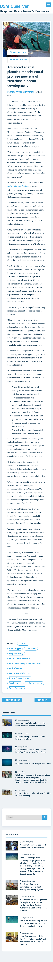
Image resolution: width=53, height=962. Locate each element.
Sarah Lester (14, 683)
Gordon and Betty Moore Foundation (25, 663)
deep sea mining (16, 653)
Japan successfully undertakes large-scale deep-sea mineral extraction (31, 724)
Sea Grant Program (33, 683)
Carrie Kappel (15, 648)
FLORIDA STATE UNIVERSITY (20, 92)
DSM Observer (14, 6)
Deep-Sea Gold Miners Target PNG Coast (33, 764)
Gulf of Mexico (15, 668)
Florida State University (19, 658)
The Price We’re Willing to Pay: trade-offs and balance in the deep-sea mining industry (33, 924)
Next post (42, 700)
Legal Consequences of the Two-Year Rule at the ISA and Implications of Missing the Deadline (33, 940)
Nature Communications (19, 678)
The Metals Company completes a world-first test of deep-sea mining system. (32, 887)
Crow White (31, 648)
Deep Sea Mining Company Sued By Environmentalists (30, 738)
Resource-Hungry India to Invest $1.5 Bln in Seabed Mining (33, 794)
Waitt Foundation (17, 688)
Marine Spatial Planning (19, 673)
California (23, 643)
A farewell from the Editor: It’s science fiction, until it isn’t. (33, 846)
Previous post (13, 700)
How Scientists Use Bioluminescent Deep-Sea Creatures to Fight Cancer (31, 751)
